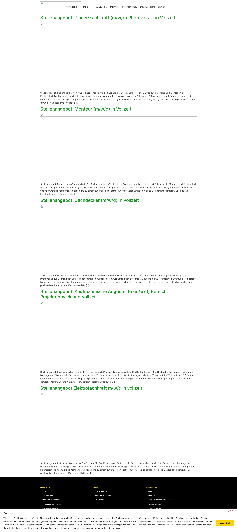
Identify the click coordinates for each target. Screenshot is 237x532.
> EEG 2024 (44, 492)
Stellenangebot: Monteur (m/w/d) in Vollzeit (85, 109)
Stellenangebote (147, 7)
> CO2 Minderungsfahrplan (50, 504)
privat (85, 7)
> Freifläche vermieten (49, 500)
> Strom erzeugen (153, 504)
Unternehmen (72, 7)
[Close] (232, 511)
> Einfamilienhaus (100, 492)
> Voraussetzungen (154, 508)
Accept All (225, 523)
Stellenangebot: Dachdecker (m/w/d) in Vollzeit (89, 200)
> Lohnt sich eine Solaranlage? (158, 500)
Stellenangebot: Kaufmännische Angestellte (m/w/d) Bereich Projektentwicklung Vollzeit (103, 294)
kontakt (161, 7)
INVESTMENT (114, 7)
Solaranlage (99, 7)
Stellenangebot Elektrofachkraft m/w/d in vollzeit (91, 388)
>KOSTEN (149, 492)
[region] (118, 520)
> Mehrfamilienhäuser (102, 496)
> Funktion (150, 496)
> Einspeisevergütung (49, 508)
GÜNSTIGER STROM (129, 7)
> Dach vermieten (47, 496)
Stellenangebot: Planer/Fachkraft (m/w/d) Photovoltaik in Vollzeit (107, 17)
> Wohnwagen (98, 500)
